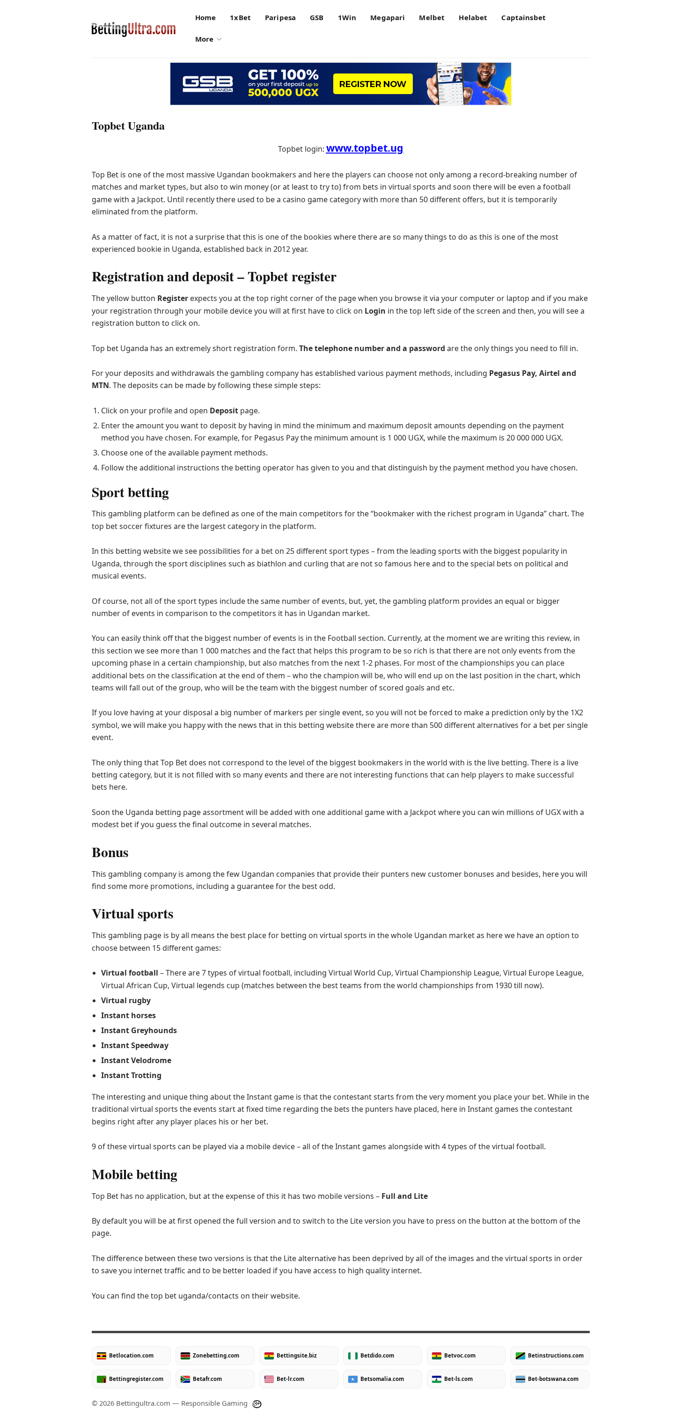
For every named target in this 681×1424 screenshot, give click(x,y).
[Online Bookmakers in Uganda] (134, 29)
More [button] (204, 39)
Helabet (473, 17)
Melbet (432, 17)
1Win (347, 17)
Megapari (387, 17)
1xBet (240, 17)
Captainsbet (523, 17)
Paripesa (280, 17)
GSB (316, 17)
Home (205, 17)
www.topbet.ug (364, 147)
